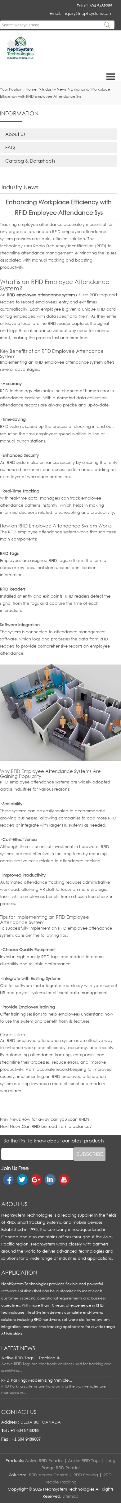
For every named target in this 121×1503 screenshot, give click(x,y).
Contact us (19, 1411)
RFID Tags (9, 553)
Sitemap (70, 1496)
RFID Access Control (48, 1474)
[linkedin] (50, 1179)
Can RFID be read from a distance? (57, 1126)
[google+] (36, 1179)
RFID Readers (12, 588)
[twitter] (22, 1179)
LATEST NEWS (18, 1348)
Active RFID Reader (44, 1460)
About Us (15, 134)
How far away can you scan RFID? (55, 1119)
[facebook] (8, 1179)
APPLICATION (19, 1272)
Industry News (54, 89)
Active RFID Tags (84, 1460)
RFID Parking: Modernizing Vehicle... (36, 1380)
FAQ (10, 147)
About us (14, 1203)
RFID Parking (86, 1474)
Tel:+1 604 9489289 (94, 5)
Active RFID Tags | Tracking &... (32, 1357)
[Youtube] (64, 1179)
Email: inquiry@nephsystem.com (81, 13)
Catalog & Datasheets (30, 161)
